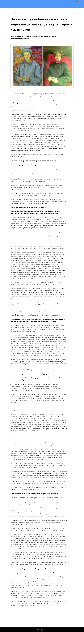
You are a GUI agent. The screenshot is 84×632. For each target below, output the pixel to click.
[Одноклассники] (79, 2)
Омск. (12, 13)
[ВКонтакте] (77, 2)
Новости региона (20, 13)
